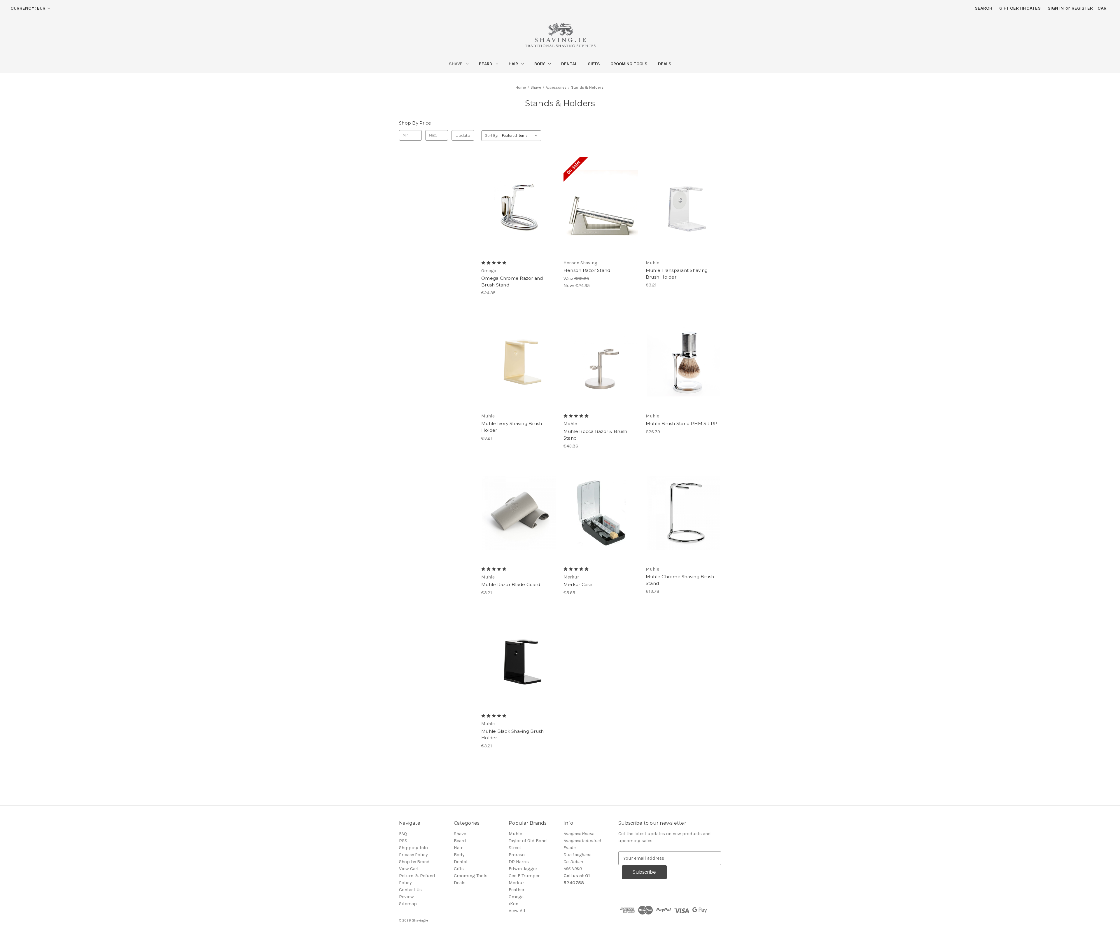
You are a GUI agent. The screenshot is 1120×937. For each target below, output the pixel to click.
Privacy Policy (413, 854)
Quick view (518, 200)
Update (463, 135)
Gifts (594, 64)
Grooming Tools (629, 64)
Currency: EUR (28, 8)
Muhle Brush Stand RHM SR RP (682, 423)
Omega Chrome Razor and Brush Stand (512, 281)
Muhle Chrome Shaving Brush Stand (680, 580)
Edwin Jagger (523, 868)
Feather (516, 889)
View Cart (409, 868)
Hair (513, 64)
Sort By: (491, 135)
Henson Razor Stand (587, 270)
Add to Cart (519, 212)
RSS (403, 840)
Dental (569, 64)
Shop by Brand (414, 861)
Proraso (517, 854)
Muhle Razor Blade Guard (510, 584)
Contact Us (410, 889)
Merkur (516, 882)
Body (539, 64)
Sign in (1056, 8)
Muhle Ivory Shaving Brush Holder (511, 427)
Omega (516, 896)
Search (983, 8)
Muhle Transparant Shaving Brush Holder (677, 274)
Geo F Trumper (524, 875)
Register (1082, 8)
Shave (456, 64)
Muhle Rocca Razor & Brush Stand (595, 435)
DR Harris (519, 861)
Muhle (515, 833)
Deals (664, 64)
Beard (485, 64)
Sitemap (408, 903)
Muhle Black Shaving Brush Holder (512, 734)
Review (406, 896)
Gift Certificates (1020, 8)
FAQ (403, 833)
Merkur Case (578, 584)
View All (517, 910)
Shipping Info (413, 847)
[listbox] (521, 136)
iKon (513, 903)
